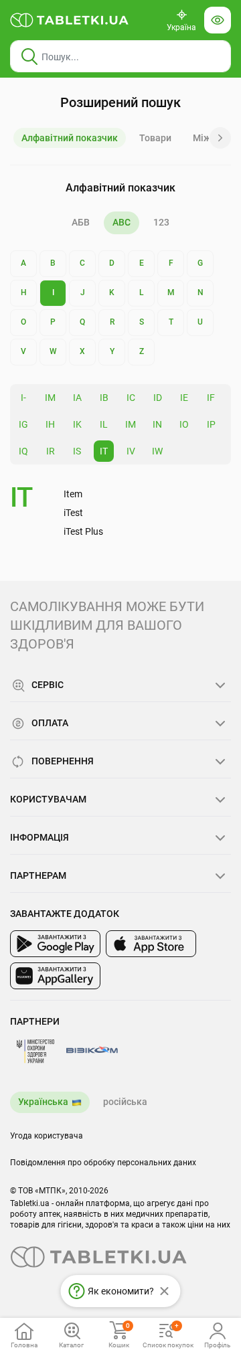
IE (184, 397)
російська (125, 1101)
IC (131, 397)
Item (73, 494)
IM (130, 424)
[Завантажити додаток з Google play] (55, 943)
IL (104, 424)
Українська (43, 1101)
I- (23, 397)
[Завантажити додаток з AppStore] (151, 943)
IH (50, 424)
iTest (73, 512)
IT (104, 451)
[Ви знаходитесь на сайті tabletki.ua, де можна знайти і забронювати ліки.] (69, 20)
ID (157, 397)
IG (23, 424)
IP (211, 424)
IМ (50, 397)
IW (157, 451)
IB (104, 397)
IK (77, 424)
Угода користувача (46, 1135)
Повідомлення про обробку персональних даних (103, 1162)
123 (161, 222)
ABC (121, 222)
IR (50, 451)
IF (211, 397)
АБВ (81, 222)
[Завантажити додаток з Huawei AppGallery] (55, 975)
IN (157, 424)
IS (77, 451)
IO (184, 424)
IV (131, 451)
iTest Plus (83, 531)
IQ (23, 451)
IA (77, 397)
